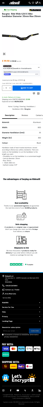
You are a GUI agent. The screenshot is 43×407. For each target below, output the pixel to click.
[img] (24, 80)
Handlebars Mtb (17, 109)
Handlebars (31, 107)
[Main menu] (3, 3)
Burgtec (28, 109)
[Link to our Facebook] (10, 390)
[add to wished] (34, 93)
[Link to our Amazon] (32, 390)
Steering (22, 107)
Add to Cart (28, 88)
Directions (8, 282)
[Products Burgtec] (35, 10)
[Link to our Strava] (25, 390)
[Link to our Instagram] (3, 390)
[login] (39, 3)
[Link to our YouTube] (18, 390)
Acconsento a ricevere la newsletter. (21, 336)
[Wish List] (33, 3)
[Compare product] (39, 93)
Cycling (15, 107)
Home (10, 107)
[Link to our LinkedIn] (39, 390)
